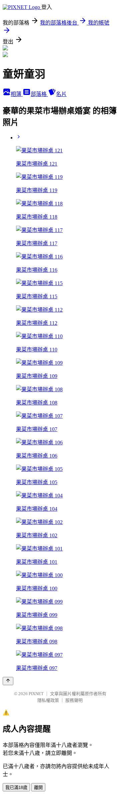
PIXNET (36, 693)
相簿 (17, 94)
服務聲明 (74, 700)
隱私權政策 (48, 700)
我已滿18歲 (16, 787)
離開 (38, 787)
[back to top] (8, 681)
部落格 (39, 94)
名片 (61, 94)
